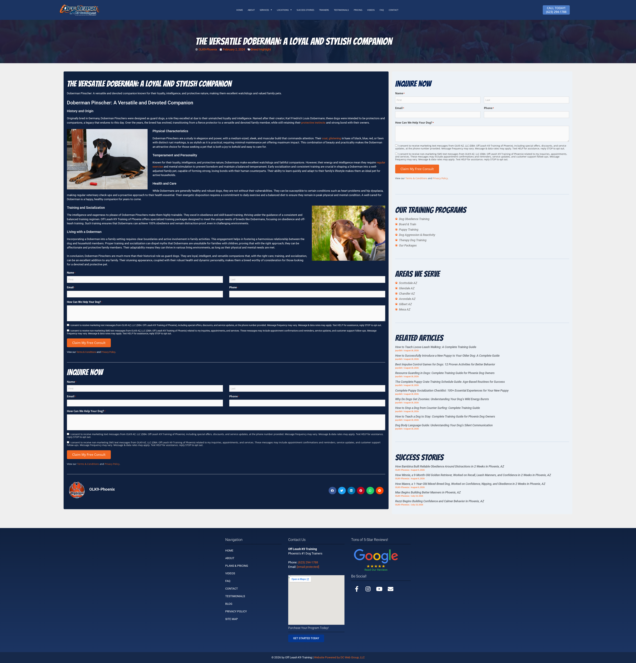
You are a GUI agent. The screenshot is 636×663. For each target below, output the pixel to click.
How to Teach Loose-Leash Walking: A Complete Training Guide (435, 347)
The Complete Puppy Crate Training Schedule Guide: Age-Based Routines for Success (450, 381)
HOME (239, 9)
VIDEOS (371, 9)
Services (264, 9)
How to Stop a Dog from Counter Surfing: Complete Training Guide (437, 408)
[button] (332, 490)
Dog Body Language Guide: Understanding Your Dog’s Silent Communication (444, 425)
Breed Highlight (261, 49)
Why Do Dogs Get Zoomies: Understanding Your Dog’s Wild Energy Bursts (442, 399)
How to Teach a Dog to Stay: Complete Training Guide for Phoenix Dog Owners (445, 416)
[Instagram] (368, 589)
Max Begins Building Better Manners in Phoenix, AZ (428, 492)
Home (229, 550)
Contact (231, 588)
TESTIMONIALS (341, 9)
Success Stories (305, 9)
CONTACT (393, 9)
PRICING (358, 9)
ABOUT (251, 9)
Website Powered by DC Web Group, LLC (339, 657)
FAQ (382, 9)
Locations (283, 9)
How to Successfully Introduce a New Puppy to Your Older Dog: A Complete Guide (447, 355)
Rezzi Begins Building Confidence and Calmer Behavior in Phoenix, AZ (439, 501)
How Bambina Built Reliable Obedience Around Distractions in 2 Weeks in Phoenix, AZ (449, 466)
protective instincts (313, 122)
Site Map (231, 619)
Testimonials (235, 596)
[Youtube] (379, 589)
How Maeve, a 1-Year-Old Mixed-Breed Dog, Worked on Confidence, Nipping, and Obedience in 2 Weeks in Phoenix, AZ (470, 484)
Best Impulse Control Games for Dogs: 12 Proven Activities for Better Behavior (445, 364)
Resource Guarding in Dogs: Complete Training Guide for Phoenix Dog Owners (445, 373)
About (229, 558)
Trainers (324, 9)
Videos (230, 573)
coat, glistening (331, 138)
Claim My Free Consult (89, 343)
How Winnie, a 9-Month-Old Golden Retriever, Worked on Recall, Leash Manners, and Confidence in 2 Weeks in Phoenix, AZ (473, 475)
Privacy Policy (108, 352)
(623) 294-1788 (308, 562)
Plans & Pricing (236, 565)
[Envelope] (390, 589)
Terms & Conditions (86, 352)
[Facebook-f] (356, 589)
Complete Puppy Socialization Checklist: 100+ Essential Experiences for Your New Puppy (452, 390)
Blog (228, 603)
